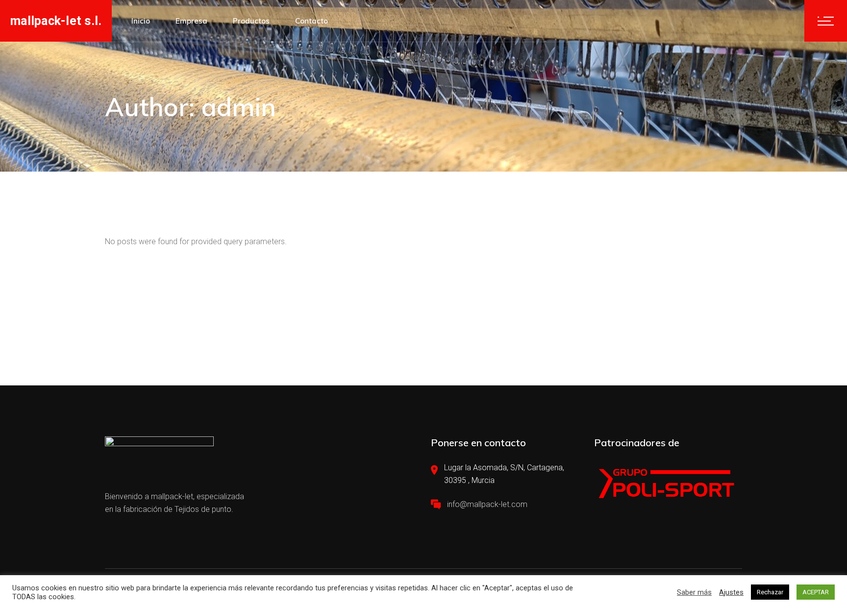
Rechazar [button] (770, 592)
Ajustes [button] (731, 592)
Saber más (694, 592)
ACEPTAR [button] (815, 592)
